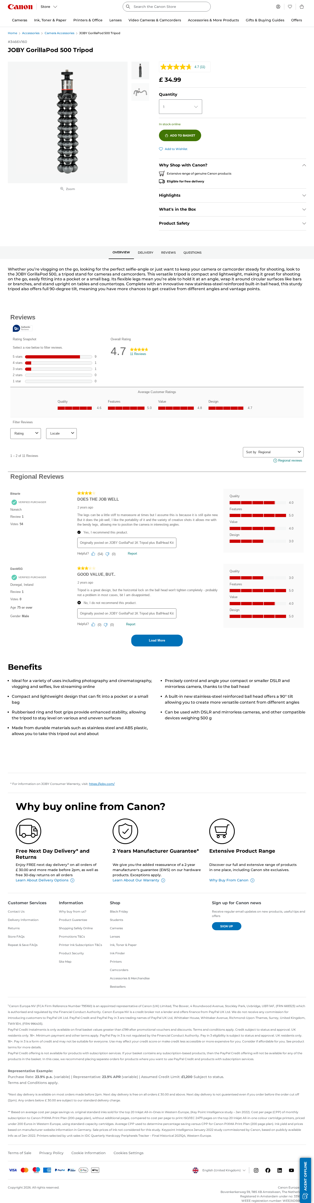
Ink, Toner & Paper (123, 945)
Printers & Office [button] (88, 20)
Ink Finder (117, 953)
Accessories (30, 33)
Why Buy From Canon (229, 880)
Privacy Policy (51, 1153)
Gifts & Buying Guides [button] (265, 20)
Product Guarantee (73, 920)
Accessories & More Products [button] (213, 20)
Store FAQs (16, 936)
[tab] (121, 252)
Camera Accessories (59, 33)
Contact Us (16, 911)
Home (12, 33)
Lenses (115, 936)
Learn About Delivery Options (42, 880)
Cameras (116, 928)
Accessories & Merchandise (130, 978)
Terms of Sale (19, 1153)
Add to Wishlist (176, 149)
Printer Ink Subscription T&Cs (80, 945)
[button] (305, 1180)
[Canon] (20, 7)
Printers (116, 961)
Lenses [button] (115, 20)
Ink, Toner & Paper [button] (50, 20)
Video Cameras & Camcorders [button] (155, 20)
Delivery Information (23, 920)
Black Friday (119, 911)
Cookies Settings (129, 1153)
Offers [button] (296, 20)
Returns (14, 928)
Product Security (71, 953)
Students (116, 920)
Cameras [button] (19, 20)
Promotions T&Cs (72, 936)
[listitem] (140, 70)
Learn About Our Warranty (136, 880)
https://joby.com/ (102, 784)
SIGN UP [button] (226, 926)
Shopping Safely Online (76, 928)
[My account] (278, 7)
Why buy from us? (72, 911)
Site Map (65, 961)
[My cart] (302, 7)
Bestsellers (118, 986)
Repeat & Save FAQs (23, 945)
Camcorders (119, 970)
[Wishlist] (290, 7)
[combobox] (167, 7)
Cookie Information (88, 1153)
